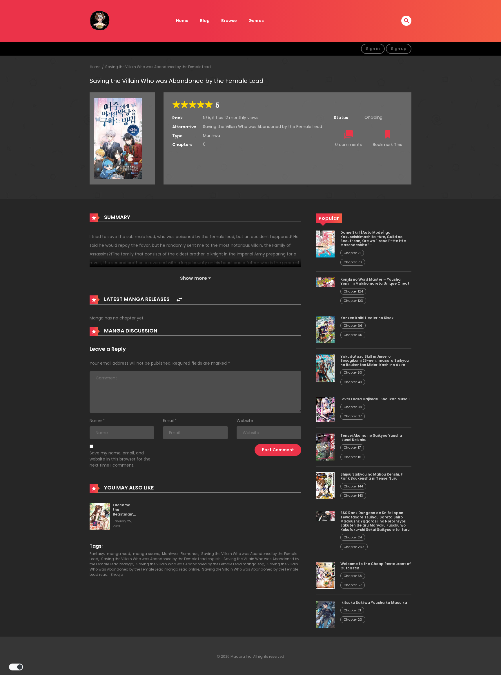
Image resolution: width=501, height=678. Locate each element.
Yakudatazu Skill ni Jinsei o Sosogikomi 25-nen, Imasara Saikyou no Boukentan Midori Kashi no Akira (374, 360)
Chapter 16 (352, 457)
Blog (205, 20)
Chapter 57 (353, 585)
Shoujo (116, 574)
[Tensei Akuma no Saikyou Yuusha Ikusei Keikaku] (325, 446)
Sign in (373, 49)
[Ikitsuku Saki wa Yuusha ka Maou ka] (325, 614)
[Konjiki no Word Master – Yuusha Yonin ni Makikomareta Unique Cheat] (325, 282)
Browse (229, 20)
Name (96, 420)
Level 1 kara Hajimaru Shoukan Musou (375, 398)
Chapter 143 (353, 495)
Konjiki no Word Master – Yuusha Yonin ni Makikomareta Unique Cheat (374, 281)
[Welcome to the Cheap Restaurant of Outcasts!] (325, 575)
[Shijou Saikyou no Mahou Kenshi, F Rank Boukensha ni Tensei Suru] (325, 485)
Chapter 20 (353, 619)
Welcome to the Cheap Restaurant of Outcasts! (375, 565)
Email (168, 420)
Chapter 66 (353, 325)
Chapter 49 (353, 382)
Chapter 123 (353, 300)
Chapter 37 (353, 416)
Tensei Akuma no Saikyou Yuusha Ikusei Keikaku (371, 437)
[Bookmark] (387, 135)
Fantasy (97, 553)
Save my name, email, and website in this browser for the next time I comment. (120, 459)
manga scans (146, 553)
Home (182, 20)
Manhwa (170, 553)
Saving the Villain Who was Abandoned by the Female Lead (158, 66)
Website (245, 420)
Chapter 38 (353, 407)
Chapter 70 (353, 262)
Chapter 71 (352, 253)
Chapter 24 (353, 537)
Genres (256, 20)
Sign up (398, 49)
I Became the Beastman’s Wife (124, 511)
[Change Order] (179, 299)
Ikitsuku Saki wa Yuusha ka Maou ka (373, 602)
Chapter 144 (353, 486)
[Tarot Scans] (100, 20)
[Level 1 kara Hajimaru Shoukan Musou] (325, 409)
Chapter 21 (352, 610)
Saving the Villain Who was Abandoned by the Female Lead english (161, 558)
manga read (118, 553)
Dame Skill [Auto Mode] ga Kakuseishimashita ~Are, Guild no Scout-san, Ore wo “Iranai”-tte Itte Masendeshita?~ (373, 238)
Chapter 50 (353, 372)
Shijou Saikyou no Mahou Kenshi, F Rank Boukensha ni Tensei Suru (371, 476)
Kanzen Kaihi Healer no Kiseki (367, 317)
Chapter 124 (353, 291)
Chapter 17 (352, 447)
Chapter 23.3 (354, 546)
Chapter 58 (353, 575)
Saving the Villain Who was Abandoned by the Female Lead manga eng (200, 564)
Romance (189, 553)
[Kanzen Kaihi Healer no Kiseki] (325, 329)
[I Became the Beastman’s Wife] (100, 516)
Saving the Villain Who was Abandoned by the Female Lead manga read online (194, 567)
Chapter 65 (353, 334)
